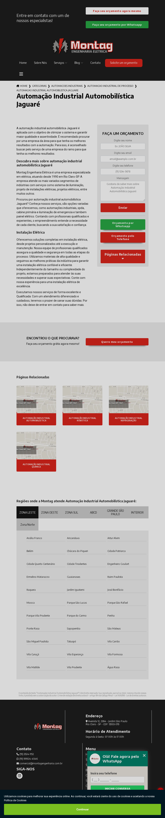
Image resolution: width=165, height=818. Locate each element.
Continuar (82, 809)
